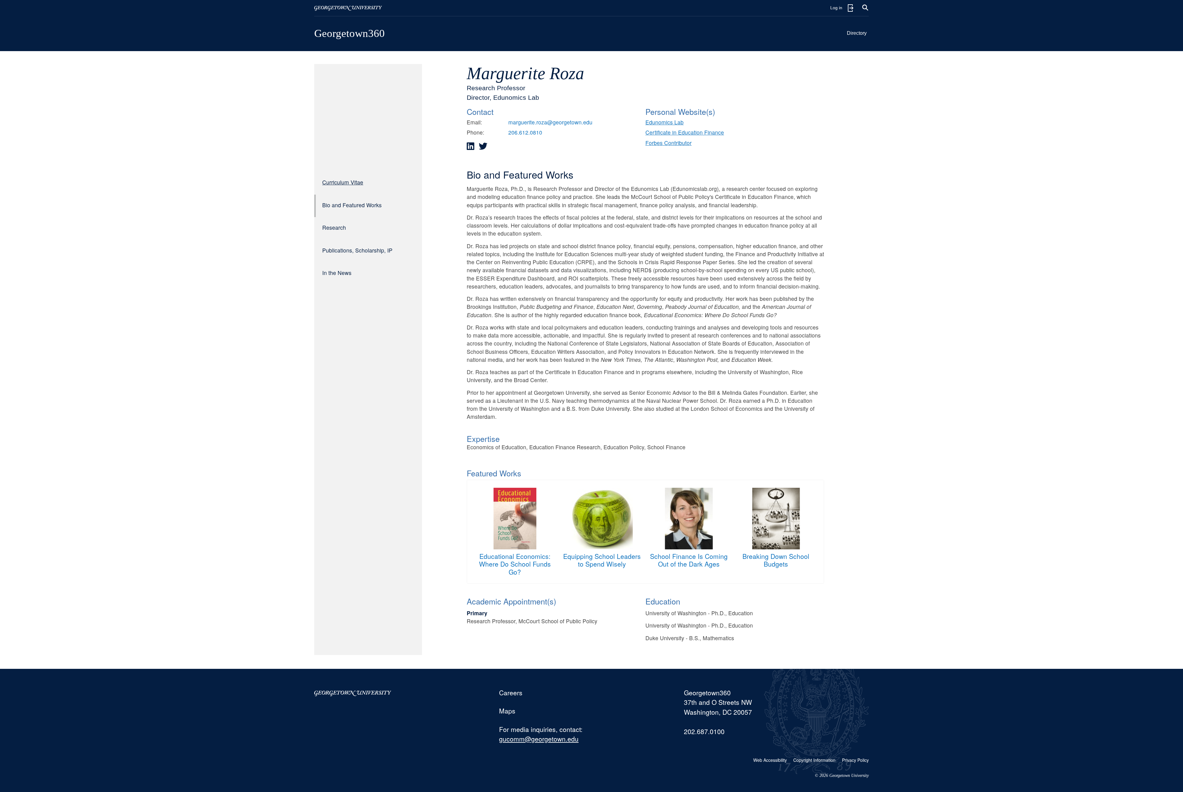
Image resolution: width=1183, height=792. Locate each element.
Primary (477, 613)
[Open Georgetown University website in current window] (348, 8)
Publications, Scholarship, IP (357, 250)
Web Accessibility (770, 760)
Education (662, 601)
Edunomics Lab (664, 122)
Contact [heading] (480, 111)
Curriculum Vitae (342, 182)
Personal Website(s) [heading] (680, 111)
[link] (470, 146)
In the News (337, 273)
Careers (510, 692)
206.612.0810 (525, 132)
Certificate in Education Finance (684, 132)
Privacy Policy (855, 760)
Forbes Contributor (668, 143)
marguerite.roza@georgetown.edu (550, 122)
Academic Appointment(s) (511, 601)
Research (334, 227)
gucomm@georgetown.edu (539, 738)
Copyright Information (814, 760)
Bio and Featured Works (352, 205)
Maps (507, 710)
